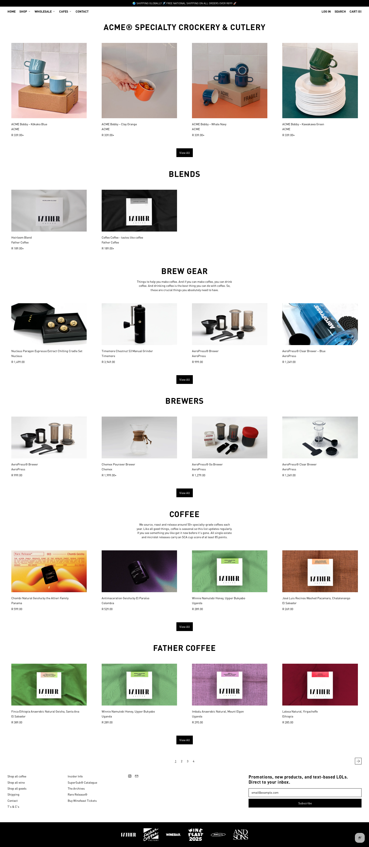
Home (11, 11)
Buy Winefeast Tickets (82, 800)
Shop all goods (16, 788)
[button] (340, 11)
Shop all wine (16, 782)
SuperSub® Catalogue (82, 782)
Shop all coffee (16, 776)
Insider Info (75, 776)
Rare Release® (77, 794)
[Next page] (358, 761)
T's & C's (13, 806)
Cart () (355, 12)
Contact (82, 11)
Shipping (13, 794)
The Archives (76, 788)
